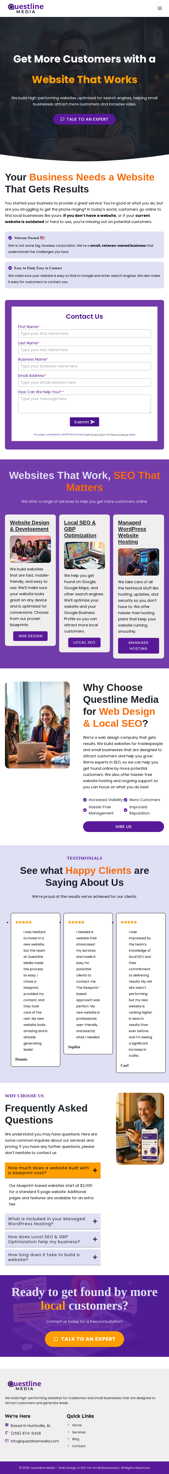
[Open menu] (159, 8)
